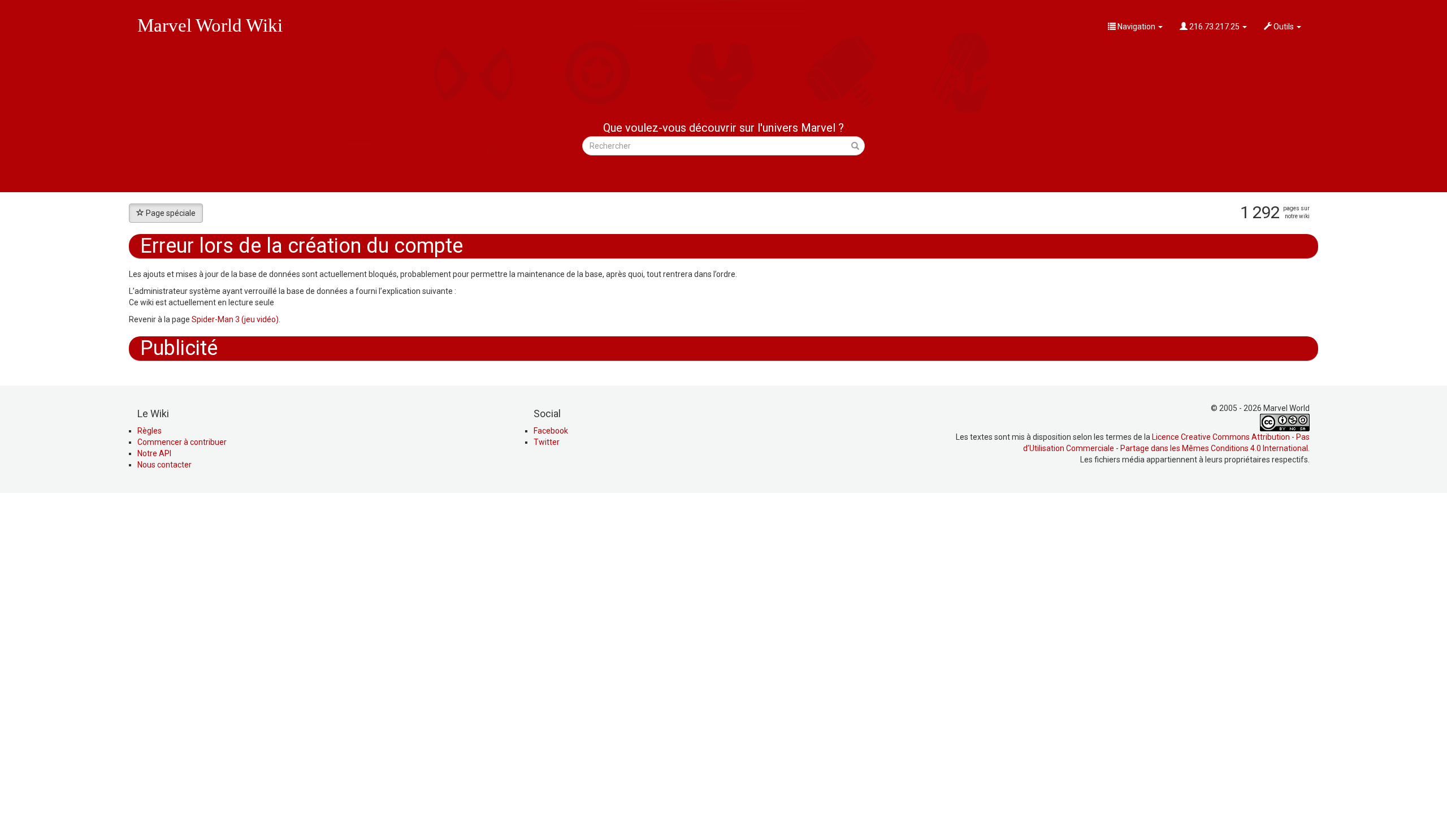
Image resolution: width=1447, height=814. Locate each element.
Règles (149, 430)
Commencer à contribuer (182, 442)
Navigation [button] (1136, 26)
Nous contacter (164, 464)
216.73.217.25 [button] (1214, 26)
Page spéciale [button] (171, 213)
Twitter (547, 442)
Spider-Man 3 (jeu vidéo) (235, 319)
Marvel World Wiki (210, 25)
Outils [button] (1284, 26)
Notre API (154, 453)
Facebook (551, 430)
